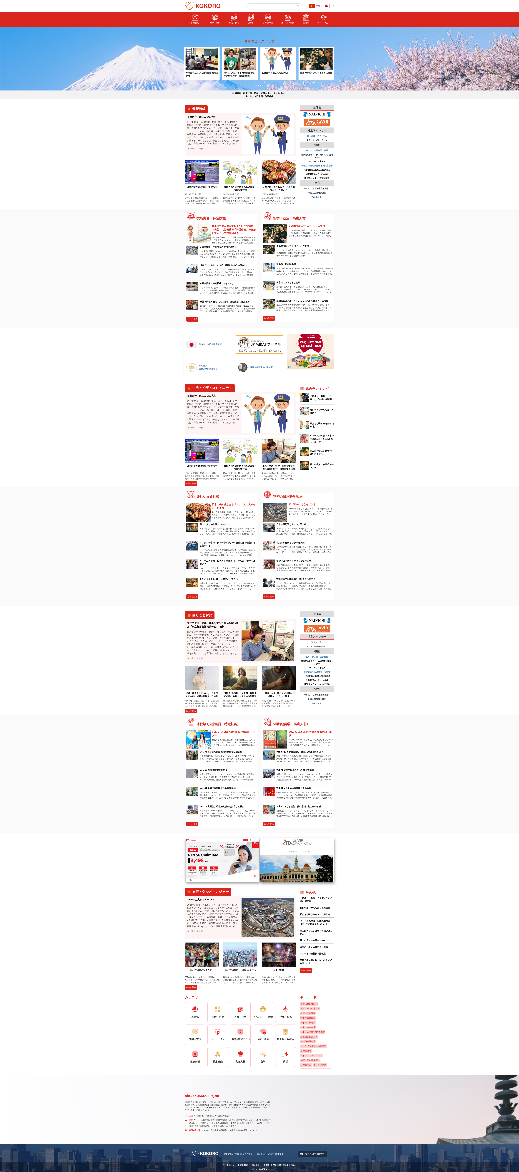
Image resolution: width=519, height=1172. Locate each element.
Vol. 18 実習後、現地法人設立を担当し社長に (222, 806)
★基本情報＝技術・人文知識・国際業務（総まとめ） (226, 301)
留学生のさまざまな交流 (288, 282)
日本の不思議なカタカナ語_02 (291, 524)
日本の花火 (278, 969)
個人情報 (256, 1165)
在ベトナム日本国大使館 (317, 150)
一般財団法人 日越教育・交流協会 (317, 165)
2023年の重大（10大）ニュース (240, 969)
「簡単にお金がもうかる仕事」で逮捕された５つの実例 (278, 695)
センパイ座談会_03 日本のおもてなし (219, 579)
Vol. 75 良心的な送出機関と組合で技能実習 (221, 751)
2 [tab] (256, 85)
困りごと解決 (319, 1065)
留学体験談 (305, 1051)
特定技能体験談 (308, 1013)
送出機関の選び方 (309, 1036)
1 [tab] (255, 85)
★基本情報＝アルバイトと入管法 (264, 72)
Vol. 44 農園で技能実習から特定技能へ (219, 788)
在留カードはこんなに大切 (223, 72)
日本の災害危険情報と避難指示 (202, 187)
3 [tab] (258, 85)
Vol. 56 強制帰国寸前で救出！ (214, 770)
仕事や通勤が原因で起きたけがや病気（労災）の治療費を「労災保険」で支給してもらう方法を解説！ (234, 229)
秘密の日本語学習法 (310, 1060)
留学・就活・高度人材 (308, 35)
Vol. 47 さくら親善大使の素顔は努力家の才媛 (298, 806)
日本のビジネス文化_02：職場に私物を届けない (223, 265)
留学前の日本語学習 (286, 264)
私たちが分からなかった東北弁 (315, 914)
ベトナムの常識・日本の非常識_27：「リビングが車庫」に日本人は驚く (302, 74)
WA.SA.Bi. (317, 197)
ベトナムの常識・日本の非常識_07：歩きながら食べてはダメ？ (227, 562)
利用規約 (244, 1165)
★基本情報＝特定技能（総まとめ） (217, 283)
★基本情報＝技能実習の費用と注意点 (218, 247)
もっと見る (192, 319)
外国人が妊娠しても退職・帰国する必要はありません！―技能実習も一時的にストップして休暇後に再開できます (240, 695)
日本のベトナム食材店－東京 (314, 947)
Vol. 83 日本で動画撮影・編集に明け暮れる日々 (299, 751)
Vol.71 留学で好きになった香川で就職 (295, 770)
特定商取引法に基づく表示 (284, 1165)
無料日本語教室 (308, 1041)
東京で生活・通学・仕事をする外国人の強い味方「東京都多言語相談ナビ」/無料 (278, 468)
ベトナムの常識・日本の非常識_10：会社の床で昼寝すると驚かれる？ (227, 544)
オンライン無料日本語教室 (313, 953)
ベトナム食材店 (308, 1027)
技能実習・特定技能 (307, 29)
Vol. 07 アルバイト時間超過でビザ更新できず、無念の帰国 (187, 74)
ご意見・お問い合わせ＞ (314, 1154)
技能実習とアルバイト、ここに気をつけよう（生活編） (303, 300)
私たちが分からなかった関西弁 (291, 542)
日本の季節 (305, 1065)
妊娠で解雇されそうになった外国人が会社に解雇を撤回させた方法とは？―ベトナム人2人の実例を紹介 (202, 695)
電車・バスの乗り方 (310, 1008)
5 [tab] (262, 85)
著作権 (266, 1165)
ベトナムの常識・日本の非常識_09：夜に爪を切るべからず (322, 438)
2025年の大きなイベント (303, 504)
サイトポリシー (229, 1165)
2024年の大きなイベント (202, 969)
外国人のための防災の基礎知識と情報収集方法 (240, 188)
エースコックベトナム (317, 136)
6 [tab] (263, 85)
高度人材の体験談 (309, 1004)
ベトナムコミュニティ (311, 1055)
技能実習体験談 (308, 1018)
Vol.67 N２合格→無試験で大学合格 (293, 788)
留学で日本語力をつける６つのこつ (293, 561)
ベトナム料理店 (308, 1022)
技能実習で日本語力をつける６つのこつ (295, 579)
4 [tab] (260, 85)
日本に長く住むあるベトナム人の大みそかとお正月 (278, 188)
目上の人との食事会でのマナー (215, 524)
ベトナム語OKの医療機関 (312, 1032)
